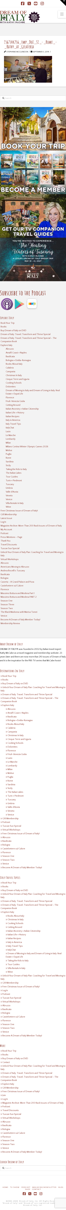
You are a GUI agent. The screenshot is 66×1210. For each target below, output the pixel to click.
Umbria (9, 488)
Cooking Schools (14, 383)
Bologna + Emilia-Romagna (18, 360)
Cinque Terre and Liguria (17, 379)
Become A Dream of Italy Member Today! (20, 619)
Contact (6, 1062)
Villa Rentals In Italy (15, 503)
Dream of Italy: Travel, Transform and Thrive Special (25, 334)
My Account (6, 529)
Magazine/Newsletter (44, 1187)
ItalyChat (10, 427)
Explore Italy (6, 345)
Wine (8, 507)
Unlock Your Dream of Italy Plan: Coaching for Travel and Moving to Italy (32, 554)
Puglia (8, 454)
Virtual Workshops (10, 559)
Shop (27, 1189)
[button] (62, 14)
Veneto (9, 495)
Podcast (4, 533)
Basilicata (10, 356)
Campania (10, 371)
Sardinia (9, 461)
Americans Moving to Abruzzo (15, 567)
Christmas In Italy (14, 375)
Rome (8, 458)
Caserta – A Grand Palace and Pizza (17, 582)
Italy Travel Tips (13, 424)
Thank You (5, 541)
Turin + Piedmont (14, 480)
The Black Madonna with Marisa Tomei (19, 612)
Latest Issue (6, 518)
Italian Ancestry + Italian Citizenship (22, 409)
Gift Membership (9, 514)
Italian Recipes (12, 416)
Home (5, 1187)
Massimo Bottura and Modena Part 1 (17, 593)
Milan (8, 443)
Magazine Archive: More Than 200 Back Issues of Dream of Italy (31, 526)
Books (4, 326)
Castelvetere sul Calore (12, 585)
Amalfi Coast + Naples (16, 352)
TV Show (15, 1187)
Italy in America (13, 420)
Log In (3, 522)
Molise (9, 450)
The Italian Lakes (13, 473)
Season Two (7, 608)
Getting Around (13, 405)
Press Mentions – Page (11, 537)
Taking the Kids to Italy (16, 469)
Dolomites (11, 386)
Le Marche (11, 435)
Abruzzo (10, 349)
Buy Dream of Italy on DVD (13, 330)
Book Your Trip (8, 323)
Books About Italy (14, 364)
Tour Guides (12, 476)
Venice (9, 499)
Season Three (7, 604)
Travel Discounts (9, 544)
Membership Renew (10, 623)
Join (4, 1095)
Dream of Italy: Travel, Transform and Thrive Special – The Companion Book (29, 340)
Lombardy (10, 439)
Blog (61, 1187)
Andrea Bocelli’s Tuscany (13, 570)
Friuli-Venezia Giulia (15, 401)
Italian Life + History (15, 412)
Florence (10, 397)
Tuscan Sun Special (10, 548)
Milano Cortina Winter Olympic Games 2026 (27, 446)
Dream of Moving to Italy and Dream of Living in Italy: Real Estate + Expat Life (33, 392)
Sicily (8, 465)
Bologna (4, 578)
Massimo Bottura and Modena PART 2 (19, 597)
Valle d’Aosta (12, 492)
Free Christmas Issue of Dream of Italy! (19, 510)
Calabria (10, 368)
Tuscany (10, 484)
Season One (6, 601)
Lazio (8, 431)
